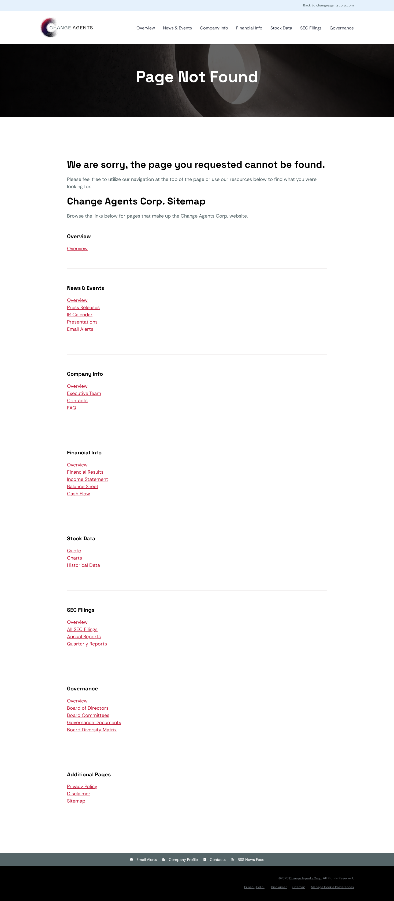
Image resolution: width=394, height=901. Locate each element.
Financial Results (85, 472)
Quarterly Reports (87, 644)
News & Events (177, 28)
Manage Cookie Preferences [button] (332, 887)
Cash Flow (78, 494)
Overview (145, 28)
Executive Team (84, 393)
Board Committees (88, 715)
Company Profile (183, 859)
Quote (74, 551)
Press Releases (83, 307)
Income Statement (87, 479)
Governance (342, 28)
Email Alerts (80, 329)
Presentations (82, 322)
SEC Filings (311, 28)
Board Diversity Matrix (92, 730)
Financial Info (249, 28)
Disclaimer (78, 793)
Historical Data (83, 565)
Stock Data (281, 28)
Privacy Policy (82, 786)
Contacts (77, 400)
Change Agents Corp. (305, 878)
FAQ (71, 408)
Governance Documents (94, 722)
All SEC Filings (82, 629)
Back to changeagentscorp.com (328, 5)
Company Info (214, 28)
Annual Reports (84, 636)
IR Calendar (79, 314)
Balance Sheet (82, 486)
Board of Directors (88, 708)
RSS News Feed (251, 859)
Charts (74, 558)
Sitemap (76, 801)
